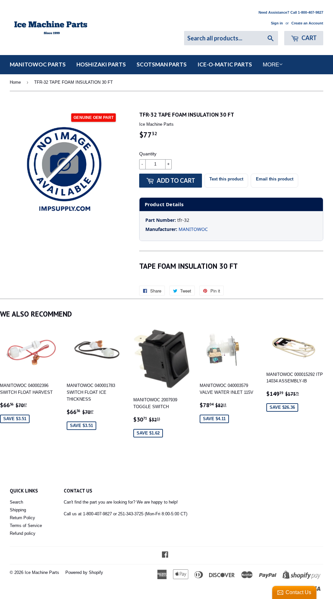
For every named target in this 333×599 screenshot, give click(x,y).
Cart (308, 37)
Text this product (226, 179)
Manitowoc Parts (38, 64)
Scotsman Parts (162, 64)
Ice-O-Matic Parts (224, 64)
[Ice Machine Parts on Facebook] (165, 555)
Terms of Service (26, 525)
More (271, 65)
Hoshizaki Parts (101, 64)
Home (15, 82)
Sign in (277, 23)
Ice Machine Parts (42, 572)
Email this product (274, 179)
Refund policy (22, 533)
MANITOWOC (193, 229)
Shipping (18, 509)
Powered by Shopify (84, 572)
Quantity (147, 153)
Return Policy (22, 517)
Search (16, 502)
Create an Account (307, 23)
